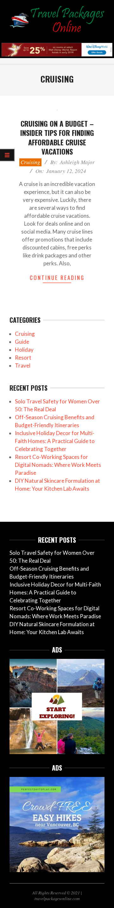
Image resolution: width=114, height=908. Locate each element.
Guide (22, 341)
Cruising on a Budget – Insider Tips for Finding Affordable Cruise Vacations (57, 137)
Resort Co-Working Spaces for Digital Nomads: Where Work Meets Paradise (58, 465)
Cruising (30, 162)
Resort (23, 357)
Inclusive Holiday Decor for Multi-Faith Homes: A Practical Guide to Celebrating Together (55, 441)
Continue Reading (57, 278)
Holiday (24, 349)
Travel (22, 365)
